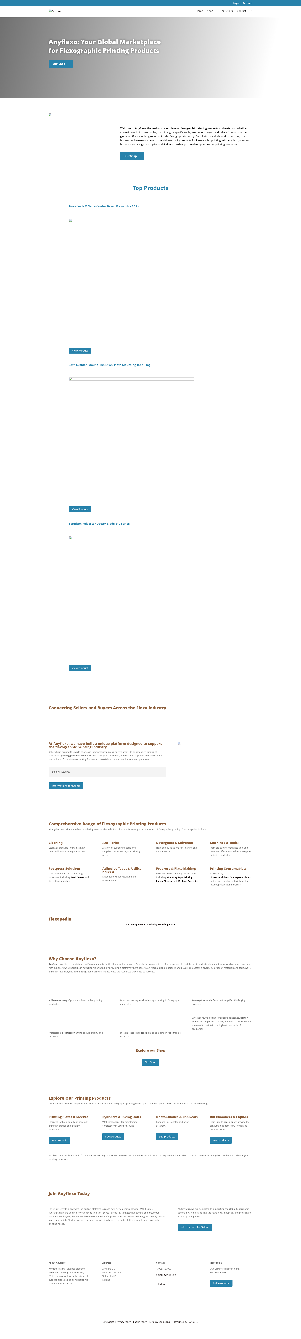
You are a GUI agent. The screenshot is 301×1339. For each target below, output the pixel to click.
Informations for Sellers (66, 786)
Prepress (163, 868)
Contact (241, 11)
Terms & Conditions (159, 1321)
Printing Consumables (227, 868)
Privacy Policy (124, 1321)
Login (236, 3)
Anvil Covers (77, 877)
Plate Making (184, 868)
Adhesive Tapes (114, 868)
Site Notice (108, 1321)
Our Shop (59, 64)
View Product (80, 350)
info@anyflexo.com (166, 1274)
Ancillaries (110, 843)
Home (199, 11)
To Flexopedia (221, 1283)
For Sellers (226, 11)
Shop (210, 11)
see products (59, 1140)
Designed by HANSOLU (186, 1321)
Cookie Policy (140, 1321)
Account (247, 3)
